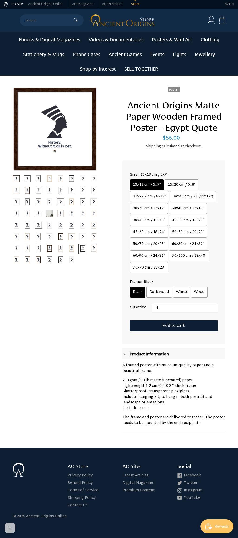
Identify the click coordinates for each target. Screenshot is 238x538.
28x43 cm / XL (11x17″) (193, 196)
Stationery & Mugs (43, 53)
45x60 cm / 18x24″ (149, 232)
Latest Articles (135, 475)
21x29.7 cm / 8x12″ (149, 196)
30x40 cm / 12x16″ (188, 208)
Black (137, 292)
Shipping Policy (82, 498)
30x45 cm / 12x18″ (149, 220)
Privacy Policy (80, 475)
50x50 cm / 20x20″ (188, 232)
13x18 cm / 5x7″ (147, 184)
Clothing (210, 39)
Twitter (191, 483)
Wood (199, 292)
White (181, 292)
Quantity (138, 308)
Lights (179, 53)
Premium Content (138, 490)
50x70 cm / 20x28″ (149, 244)
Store (135, 4)
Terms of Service (83, 490)
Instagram (193, 490)
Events (157, 53)
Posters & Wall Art (172, 39)
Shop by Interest (98, 68)
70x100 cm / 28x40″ (189, 256)
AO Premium (112, 4)
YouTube (192, 498)
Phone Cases (86, 53)
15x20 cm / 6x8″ (181, 184)
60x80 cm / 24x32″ (188, 244)
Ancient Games (125, 53)
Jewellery (205, 53)
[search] (49, 20)
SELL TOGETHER (141, 68)
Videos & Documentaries (116, 39)
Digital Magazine (137, 483)
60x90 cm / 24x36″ (149, 256)
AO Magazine (82, 4)
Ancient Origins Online (45, 4)
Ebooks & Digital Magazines (49, 39)
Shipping (153, 146)
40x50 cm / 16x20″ (188, 220)
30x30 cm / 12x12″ (149, 208)
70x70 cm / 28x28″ (149, 267)
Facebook (192, 475)
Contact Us (78, 505)
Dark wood (159, 292)
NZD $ (229, 4)
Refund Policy (80, 483)
